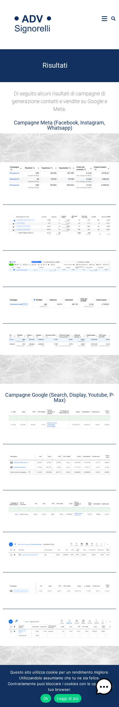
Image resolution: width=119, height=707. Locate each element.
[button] (104, 689)
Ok (46, 698)
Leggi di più (68, 698)
